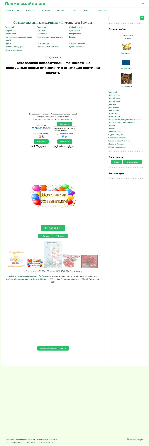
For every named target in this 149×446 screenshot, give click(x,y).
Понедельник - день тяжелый (50, 37)
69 (67, 271)
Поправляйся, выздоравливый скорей (125, 119)
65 (57, 271)
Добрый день (11, 30)
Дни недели (74, 30)
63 (50, 271)
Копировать (64, 124)
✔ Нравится (60, 236)
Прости (8, 43)
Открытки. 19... (31, 442)
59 (40, 271)
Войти (116, 162)
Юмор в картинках (13, 50)
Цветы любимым (76, 46)
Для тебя (41, 30)
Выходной (9, 27)
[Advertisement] (53, 92)
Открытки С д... (17, 442)
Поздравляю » (53, 57)
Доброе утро (42, 27)
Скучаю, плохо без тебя (47, 46)
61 (45, 271)
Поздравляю (75, 33)
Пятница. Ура (43, 43)
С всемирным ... (45, 442)
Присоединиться (132, 162)
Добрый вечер (75, 27)
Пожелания (42, 33)
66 (59, 271)
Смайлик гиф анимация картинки (22, 276)
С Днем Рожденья (77, 43)
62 (48, 271)
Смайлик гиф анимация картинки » (36, 22)
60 (43, 271)
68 (64, 271)
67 (62, 271)
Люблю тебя (10, 33)
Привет (72, 37)
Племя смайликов (25, 3)
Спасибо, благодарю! (14, 46)
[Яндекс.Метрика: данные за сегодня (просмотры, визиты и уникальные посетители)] (135, 439)
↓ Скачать (45, 236)
